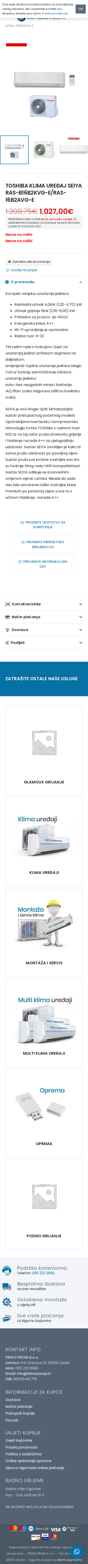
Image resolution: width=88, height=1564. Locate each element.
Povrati (11, 1420)
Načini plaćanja (18, 1406)
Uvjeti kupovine (18, 1440)
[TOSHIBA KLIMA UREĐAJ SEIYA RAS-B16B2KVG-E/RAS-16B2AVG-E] (44, 742)
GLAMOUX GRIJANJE (44, 782)
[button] (21, 270)
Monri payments (70, 1560)
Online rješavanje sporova (28, 1460)
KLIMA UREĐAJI (44, 872)
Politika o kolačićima (23, 1454)
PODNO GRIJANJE (44, 1236)
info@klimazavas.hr (34, 1373)
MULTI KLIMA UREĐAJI (44, 1053)
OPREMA (44, 1143)
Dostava (12, 1399)
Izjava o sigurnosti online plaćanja (34, 1467)
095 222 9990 (43, 1273)
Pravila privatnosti (21, 1447)
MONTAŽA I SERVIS (44, 963)
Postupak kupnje (20, 1413)
